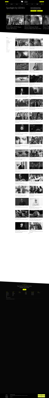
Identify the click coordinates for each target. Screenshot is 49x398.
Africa (6, 295)
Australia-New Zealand (8, 297)
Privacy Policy (32, 293)
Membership (13, 293)
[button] (6, 4)
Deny (41, 396)
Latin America (7, 293)
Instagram (26, 293)
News (13, 295)
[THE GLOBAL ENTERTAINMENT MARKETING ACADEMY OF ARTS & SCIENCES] (24, 2)
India (6, 296)
